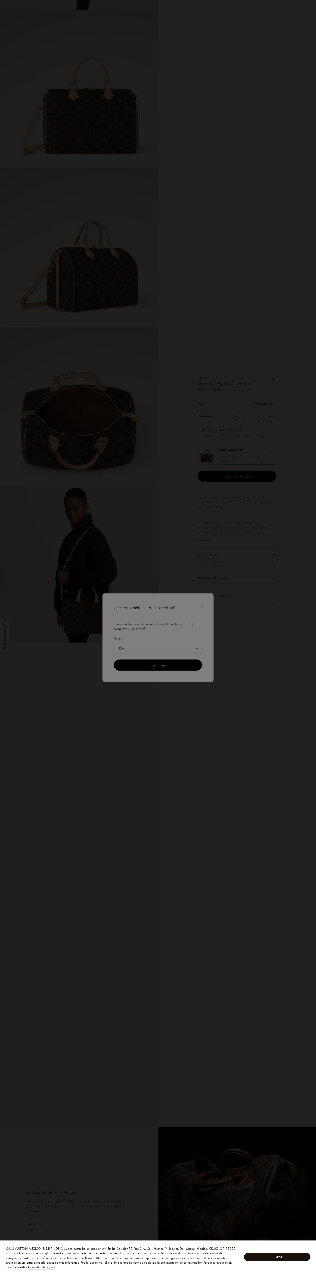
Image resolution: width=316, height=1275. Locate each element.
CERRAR (277, 1257)
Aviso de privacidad (41, 1267)
